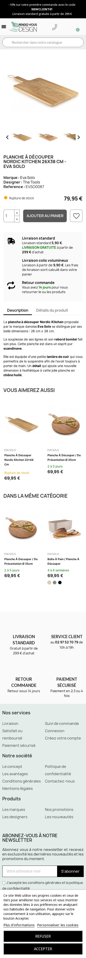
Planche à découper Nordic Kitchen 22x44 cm (18, 459)
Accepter (43, 948)
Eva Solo (27, 177)
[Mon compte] (61, 27)
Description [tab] (17, 310)
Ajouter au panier (45, 215)
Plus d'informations (19, 925)
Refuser (43, 936)
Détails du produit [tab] (52, 310)
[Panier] (75, 26)
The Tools (31, 182)
